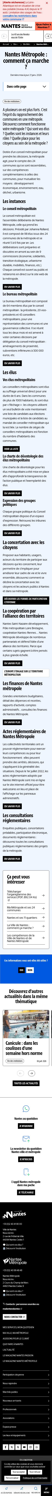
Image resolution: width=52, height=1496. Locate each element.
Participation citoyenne (13, 1375)
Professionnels (10, 1409)
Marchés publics (10, 1392)
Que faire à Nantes (13, 1344)
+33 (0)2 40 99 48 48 (12, 1270)
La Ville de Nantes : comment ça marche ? (20, 927)
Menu (46, 1492)
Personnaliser (12, 1478)
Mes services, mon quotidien (18, 1327)
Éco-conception (26, 1460)
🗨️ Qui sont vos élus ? (13, 1245)
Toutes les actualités (26, 1083)
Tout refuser (35, 1472)
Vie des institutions (12, 101)
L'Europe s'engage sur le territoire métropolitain (23, 673)
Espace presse (9, 1427)
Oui (21, 970)
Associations (8, 1418)
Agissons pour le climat (16, 1339)
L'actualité (9, 1350)
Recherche (35, 1493)
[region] (26, 36)
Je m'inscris (26, 1159)
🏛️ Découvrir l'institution (14, 1249)
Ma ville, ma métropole (16, 44)
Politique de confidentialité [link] (35, 1478)
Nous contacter (13, 1317)
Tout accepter (18, 1472)
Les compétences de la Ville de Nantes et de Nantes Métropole (20, 938)
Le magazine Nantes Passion (18, 1356)
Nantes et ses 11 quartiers (22, 918)
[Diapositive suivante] (48, 36)
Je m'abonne (26, 1126)
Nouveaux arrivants (12, 1401)
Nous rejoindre (10, 1384)
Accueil (6, 44)
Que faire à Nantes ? (43, 26)
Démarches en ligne (22, 1493)
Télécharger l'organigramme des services (22, 894)
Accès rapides (6, 1493)
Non (30, 970)
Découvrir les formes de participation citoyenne (25, 601)
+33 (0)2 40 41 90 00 (12, 1224)
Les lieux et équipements (14, 1435)
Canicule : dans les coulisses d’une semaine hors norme (24, 1048)
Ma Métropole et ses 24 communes (27, 44)
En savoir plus (12, 287)
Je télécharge (26, 1192)
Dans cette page (16, 86)
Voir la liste (11, 449)
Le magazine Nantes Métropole (20, 1361)
